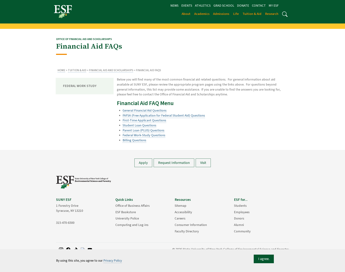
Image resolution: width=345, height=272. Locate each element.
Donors (239, 218)
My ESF (274, 5)
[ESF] (63, 11)
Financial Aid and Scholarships (111, 70)
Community (242, 231)
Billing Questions (134, 140)
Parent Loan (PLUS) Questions (143, 130)
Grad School (223, 5)
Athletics (203, 5)
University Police (127, 218)
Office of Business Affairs (132, 205)
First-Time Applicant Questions (144, 120)
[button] (285, 14)
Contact (259, 5)
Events (186, 5)
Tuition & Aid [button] (252, 13)
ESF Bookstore (125, 212)
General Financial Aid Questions (145, 110)
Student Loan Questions (139, 125)
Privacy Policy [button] (112, 260)
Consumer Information (191, 225)
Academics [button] (202, 13)
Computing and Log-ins (131, 225)
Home (61, 70)
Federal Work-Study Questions (144, 135)
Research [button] (271, 13)
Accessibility (183, 212)
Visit (203, 162)
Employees (242, 212)
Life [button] (236, 13)
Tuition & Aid (77, 70)
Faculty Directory (187, 231)
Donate (243, 5)
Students (240, 205)
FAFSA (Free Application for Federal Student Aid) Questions (164, 115)
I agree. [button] (263, 258)
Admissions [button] (221, 13)
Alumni (239, 225)
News (174, 5)
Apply (143, 162)
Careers (180, 218)
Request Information (174, 162)
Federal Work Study (79, 86)
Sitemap (180, 205)
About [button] (186, 13)
